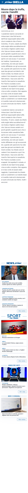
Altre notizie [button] (21, 311)
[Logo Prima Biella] (14, 2)
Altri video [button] (22, 392)
